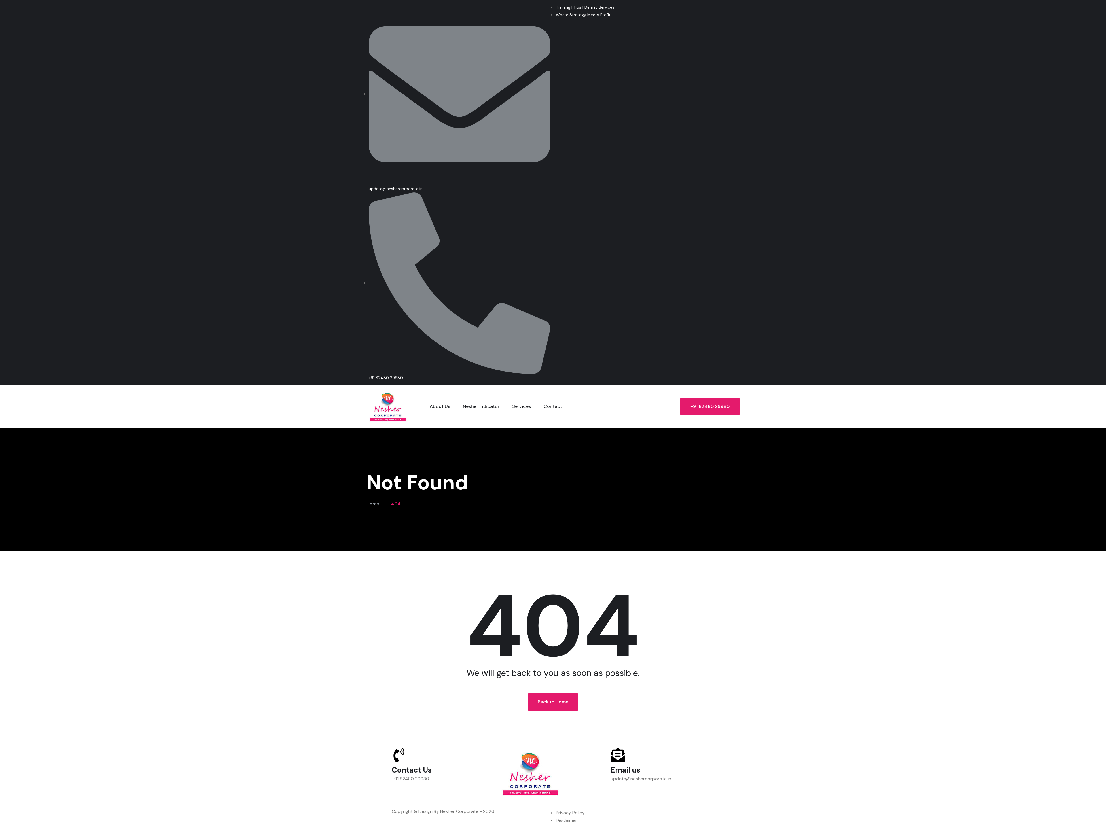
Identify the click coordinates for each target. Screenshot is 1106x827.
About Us (440, 406)
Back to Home (553, 702)
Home (372, 504)
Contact (552, 406)
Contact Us (412, 770)
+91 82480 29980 (710, 406)
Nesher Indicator (481, 406)
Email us (625, 770)
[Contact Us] (399, 755)
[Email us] (618, 755)
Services (521, 406)
